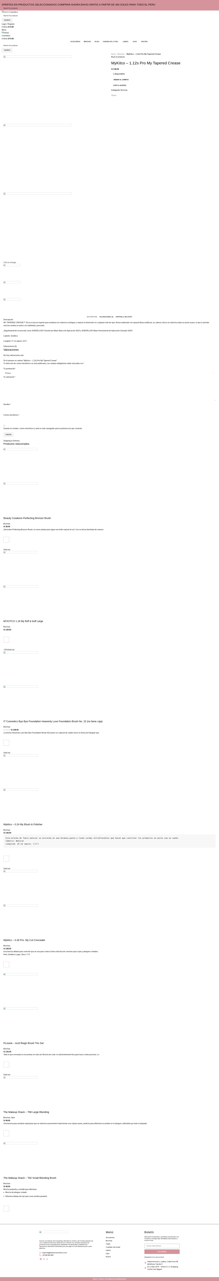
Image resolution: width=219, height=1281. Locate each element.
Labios (108, 1250)
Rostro (108, 1257)
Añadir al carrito (121, 80)
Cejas (108, 1244)
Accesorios (110, 1237)
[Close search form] (3, 3)
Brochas (109, 1241)
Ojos (107, 1253)
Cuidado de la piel (113, 1247)
